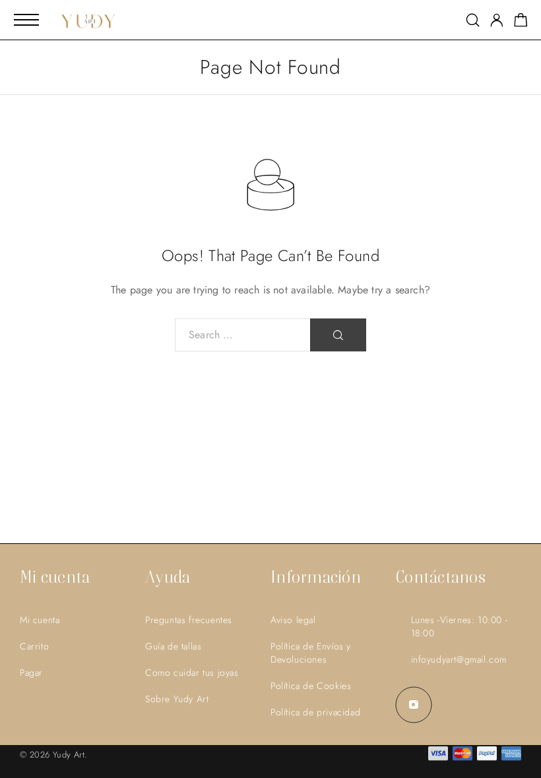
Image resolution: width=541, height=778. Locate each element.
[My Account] (496, 20)
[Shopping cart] (521, 22)
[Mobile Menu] (26, 20)
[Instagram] (413, 704)
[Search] (473, 20)
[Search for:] (243, 334)
